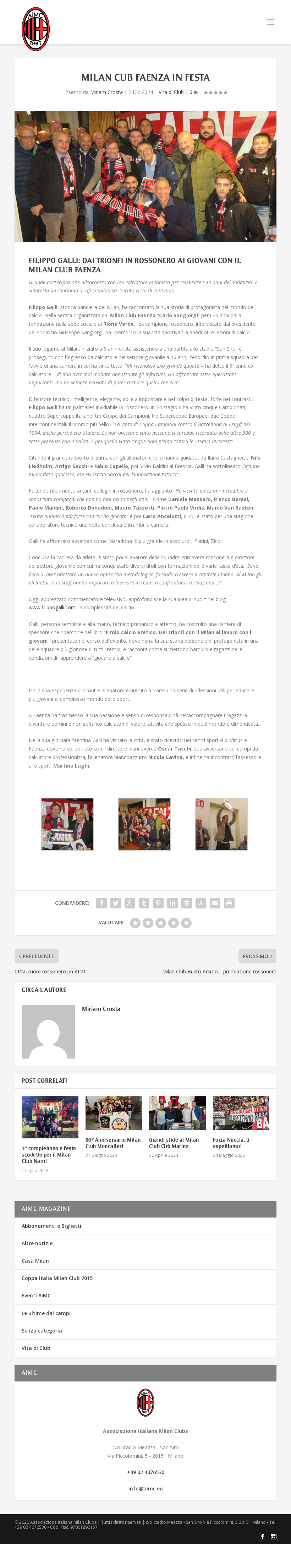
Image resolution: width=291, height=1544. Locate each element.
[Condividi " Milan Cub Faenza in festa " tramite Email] (215, 903)
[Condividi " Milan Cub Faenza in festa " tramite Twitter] (116, 903)
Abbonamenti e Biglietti (51, 1225)
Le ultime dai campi (46, 1313)
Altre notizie (37, 1243)
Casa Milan (35, 1260)
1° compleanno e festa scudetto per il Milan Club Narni (49, 1155)
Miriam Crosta (106, 92)
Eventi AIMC (36, 1295)
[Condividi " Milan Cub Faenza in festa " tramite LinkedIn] (172, 903)
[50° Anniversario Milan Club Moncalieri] (114, 1113)
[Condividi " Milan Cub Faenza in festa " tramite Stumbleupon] (201, 903)
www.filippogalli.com (52, 607)
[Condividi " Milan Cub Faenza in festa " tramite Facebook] (101, 903)
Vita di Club (171, 92)
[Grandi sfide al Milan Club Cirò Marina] (177, 1113)
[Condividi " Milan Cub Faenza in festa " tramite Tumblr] (144, 903)
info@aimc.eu (145, 1488)
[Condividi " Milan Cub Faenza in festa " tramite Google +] (130, 903)
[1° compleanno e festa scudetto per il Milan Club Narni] (50, 1117)
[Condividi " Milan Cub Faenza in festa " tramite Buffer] (187, 903)
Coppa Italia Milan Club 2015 (57, 1278)
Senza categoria (42, 1330)
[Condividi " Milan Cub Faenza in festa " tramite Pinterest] (158, 903)
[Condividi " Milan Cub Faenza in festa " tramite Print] (229, 903)
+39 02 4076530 (145, 1472)
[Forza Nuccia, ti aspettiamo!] (241, 1113)
